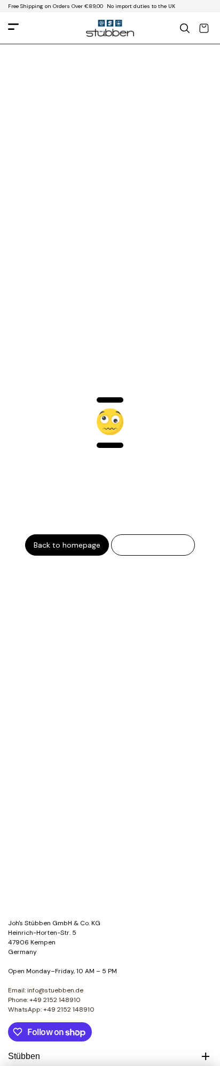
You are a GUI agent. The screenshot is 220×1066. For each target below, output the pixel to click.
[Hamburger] (13, 28)
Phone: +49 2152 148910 (44, 1000)
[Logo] (110, 28)
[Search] (185, 28)
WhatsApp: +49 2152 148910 (51, 1009)
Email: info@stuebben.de (45, 990)
